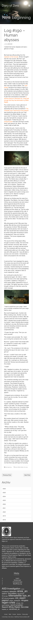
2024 (4, 496)
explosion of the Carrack (11, 57)
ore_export (20, 598)
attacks (22, 589)
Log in (17, 578)
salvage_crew (19, 603)
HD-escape (5, 596)
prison (11, 600)
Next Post (27, 475)
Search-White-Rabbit (19, 467)
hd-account (20, 593)
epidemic (4, 593)
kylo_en (26, 595)
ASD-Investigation (11, 588)
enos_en (22, 591)
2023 (4, 500)
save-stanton (6, 605)
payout (5, 600)
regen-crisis (8, 602)
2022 (4, 504)
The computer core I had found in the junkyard (16, 109)
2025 (4, 492)
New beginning (8, 467)
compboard (5, 591)
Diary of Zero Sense (10, 11)
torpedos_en (5, 609)
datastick (12, 591)
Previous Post (7, 475)
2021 (4, 508)
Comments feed (17, 582)
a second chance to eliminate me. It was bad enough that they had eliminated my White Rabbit (16, 99)
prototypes (17, 600)
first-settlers (12, 593)
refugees (24, 600)
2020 (4, 512)
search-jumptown (16, 605)
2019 (4, 516)
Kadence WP (26, 617)
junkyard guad (8, 121)
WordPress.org (17, 584)
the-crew (26, 467)
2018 (4, 520)
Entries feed (17, 580)
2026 (4, 489)
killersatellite (15, 595)
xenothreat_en (14, 609)
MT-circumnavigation (8, 598)
